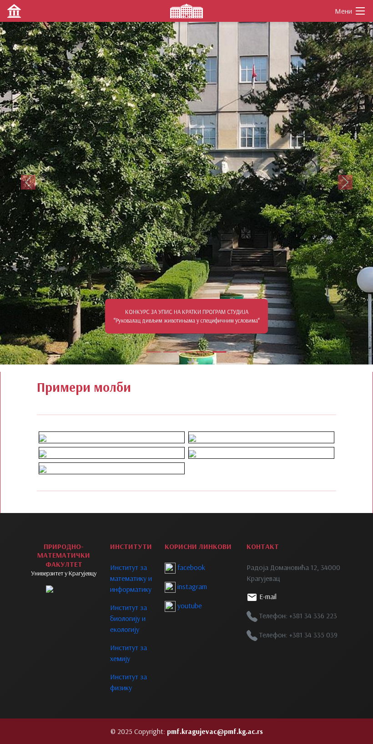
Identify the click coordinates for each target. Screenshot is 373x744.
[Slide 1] (154, 352)
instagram (191, 586)
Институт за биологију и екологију (128, 618)
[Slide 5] (219, 352)
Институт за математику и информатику (131, 578)
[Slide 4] (203, 352)
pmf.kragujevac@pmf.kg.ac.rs (215, 731)
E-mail (267, 596)
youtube (189, 605)
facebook (190, 567)
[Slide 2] (170, 352)
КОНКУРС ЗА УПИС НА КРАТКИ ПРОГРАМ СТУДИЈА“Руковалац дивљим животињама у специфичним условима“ (187, 316)
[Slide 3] (186, 352)
